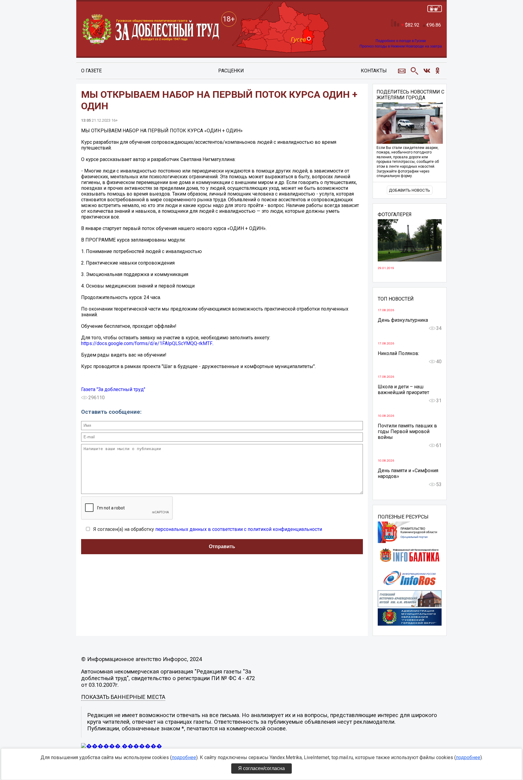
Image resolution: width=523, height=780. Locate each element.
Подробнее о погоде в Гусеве (401, 41)
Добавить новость (409, 190)
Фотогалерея (395, 214)
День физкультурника (403, 320)
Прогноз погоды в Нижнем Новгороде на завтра (401, 46)
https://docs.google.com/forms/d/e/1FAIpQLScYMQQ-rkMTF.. (147, 343)
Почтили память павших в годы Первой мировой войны (407, 431)
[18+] (151, 30)
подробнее (184, 757)
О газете (91, 71)
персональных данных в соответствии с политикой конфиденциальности (238, 529)
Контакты (374, 71)
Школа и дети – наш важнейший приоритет (403, 389)
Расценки (231, 71)
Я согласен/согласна (261, 768)
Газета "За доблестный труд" (113, 389)
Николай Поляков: (398, 353)
